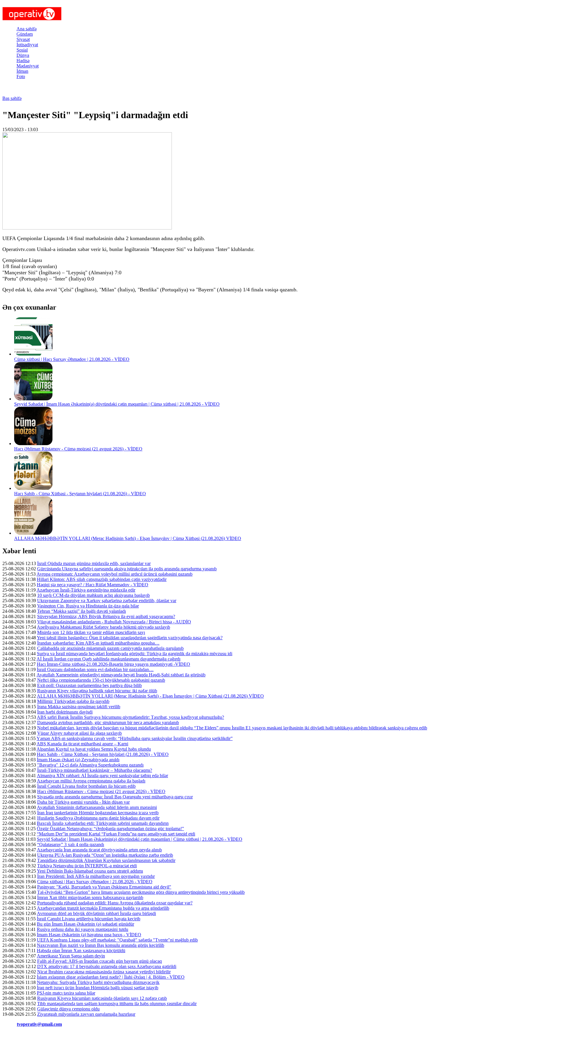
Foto (21, 76)
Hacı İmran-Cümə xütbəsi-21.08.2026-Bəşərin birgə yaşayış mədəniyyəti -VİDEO (113, 664)
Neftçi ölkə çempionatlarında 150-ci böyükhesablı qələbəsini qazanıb (101, 680)
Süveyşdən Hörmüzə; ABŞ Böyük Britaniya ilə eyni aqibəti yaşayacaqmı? (106, 616)
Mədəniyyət (28, 65)
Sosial (22, 49)
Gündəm (25, 34)
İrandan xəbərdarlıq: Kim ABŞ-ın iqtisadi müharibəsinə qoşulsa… (98, 642)
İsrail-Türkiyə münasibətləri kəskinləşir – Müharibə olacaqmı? (94, 770)
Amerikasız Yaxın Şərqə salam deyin (71, 955)
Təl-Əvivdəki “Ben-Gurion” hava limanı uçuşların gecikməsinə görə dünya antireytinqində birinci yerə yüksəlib (141, 892)
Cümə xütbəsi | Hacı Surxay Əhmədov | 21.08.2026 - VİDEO (71, 359)
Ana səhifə (27, 28)
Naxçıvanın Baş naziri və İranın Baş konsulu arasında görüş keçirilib (100, 945)
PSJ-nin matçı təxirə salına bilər (66, 992)
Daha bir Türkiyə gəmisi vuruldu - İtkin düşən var (83, 802)
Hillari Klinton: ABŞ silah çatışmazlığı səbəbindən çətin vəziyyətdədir (102, 579)
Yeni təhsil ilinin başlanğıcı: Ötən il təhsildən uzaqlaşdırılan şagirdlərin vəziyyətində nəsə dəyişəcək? (130, 637)
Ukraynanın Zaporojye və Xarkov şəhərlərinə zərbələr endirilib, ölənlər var (106, 600)
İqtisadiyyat (27, 44)
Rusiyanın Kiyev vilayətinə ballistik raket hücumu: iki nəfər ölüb (97, 690)
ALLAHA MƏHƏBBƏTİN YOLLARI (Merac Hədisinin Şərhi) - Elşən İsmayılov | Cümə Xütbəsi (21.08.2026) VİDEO (127, 538)
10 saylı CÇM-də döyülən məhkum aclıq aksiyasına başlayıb (93, 595)
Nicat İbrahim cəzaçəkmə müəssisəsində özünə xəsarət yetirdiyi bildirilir (104, 971)
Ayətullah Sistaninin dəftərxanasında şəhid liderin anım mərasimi (97, 807)
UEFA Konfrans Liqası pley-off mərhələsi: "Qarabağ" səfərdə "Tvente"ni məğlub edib (117, 939)
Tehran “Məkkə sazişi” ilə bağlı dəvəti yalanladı (81, 611)
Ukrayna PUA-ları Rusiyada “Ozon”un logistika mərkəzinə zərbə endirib (105, 855)
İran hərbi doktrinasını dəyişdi (65, 711)
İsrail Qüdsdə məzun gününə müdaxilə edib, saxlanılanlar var (94, 563)
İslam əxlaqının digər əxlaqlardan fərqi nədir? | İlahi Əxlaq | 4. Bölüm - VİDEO (111, 977)
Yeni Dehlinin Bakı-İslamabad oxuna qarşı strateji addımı (90, 870)
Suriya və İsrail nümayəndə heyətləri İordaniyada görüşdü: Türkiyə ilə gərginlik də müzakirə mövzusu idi (134, 653)
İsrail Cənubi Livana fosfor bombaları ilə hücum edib (86, 786)
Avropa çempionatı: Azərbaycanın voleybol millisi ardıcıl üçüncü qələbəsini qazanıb (114, 574)
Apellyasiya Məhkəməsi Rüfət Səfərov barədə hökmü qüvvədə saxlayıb (103, 627)
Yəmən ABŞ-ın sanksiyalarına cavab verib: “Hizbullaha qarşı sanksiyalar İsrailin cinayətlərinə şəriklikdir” (135, 738)
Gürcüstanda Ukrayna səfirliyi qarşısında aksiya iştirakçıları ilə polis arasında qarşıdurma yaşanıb (127, 568)
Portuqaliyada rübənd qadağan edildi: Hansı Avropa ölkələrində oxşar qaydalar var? (114, 902)
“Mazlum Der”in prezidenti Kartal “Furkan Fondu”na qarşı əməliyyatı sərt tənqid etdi (116, 833)
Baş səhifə (12, 98)
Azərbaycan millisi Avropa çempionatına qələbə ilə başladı (91, 780)
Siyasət (23, 39)
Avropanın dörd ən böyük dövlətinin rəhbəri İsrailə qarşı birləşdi (96, 913)
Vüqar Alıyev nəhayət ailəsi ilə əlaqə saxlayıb (79, 733)
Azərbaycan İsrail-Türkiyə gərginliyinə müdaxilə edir (86, 589)
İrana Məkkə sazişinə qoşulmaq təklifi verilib (78, 706)
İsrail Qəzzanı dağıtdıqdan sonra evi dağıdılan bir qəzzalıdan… (95, 669)
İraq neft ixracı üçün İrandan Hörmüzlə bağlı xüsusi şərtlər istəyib (97, 987)
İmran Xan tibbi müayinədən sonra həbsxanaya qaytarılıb (90, 897)
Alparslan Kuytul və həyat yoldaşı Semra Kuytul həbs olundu (94, 749)
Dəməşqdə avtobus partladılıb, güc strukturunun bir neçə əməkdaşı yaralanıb (108, 722)
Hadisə (23, 60)
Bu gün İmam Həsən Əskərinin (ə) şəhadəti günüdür (85, 924)
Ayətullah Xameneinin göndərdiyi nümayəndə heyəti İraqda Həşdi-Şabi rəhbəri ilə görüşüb (121, 674)
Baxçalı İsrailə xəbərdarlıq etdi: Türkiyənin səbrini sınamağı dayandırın (103, 823)
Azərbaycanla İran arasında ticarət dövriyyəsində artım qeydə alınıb (99, 849)
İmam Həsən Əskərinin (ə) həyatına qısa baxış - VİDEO (89, 934)
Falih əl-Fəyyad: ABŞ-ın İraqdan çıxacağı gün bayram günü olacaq (99, 961)
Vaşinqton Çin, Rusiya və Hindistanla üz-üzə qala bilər (88, 605)
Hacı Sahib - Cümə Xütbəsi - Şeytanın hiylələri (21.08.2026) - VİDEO (80, 493)
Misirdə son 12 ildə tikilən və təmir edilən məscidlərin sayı (91, 632)
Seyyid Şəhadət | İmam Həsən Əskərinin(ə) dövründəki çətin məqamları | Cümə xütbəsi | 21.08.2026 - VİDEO (117, 404)
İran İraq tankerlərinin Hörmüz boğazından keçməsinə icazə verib (98, 812)
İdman (22, 71)
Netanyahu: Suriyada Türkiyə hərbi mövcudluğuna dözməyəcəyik (98, 982)
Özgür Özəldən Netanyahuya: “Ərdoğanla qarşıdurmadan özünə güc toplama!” (110, 828)
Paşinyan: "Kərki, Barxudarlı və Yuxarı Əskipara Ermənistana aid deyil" (104, 886)
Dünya (23, 55)
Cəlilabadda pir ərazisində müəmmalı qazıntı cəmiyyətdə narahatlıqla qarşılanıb (110, 648)
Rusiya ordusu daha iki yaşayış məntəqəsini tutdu (82, 929)
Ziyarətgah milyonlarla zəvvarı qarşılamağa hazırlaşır (86, 1014)
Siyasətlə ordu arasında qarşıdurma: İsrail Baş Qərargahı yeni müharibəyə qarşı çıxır (115, 796)
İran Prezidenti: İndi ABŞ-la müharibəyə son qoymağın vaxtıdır (96, 876)
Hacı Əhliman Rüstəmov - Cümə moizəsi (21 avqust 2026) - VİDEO (78, 448)
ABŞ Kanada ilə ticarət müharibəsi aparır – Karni (82, 743)
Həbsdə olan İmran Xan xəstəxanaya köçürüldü (81, 950)
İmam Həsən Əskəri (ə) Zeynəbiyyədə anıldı (78, 759)
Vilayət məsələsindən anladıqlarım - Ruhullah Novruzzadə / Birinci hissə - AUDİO (114, 621)
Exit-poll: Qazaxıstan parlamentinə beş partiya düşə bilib (89, 685)
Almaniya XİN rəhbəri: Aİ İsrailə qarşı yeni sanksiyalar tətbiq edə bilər (102, 775)
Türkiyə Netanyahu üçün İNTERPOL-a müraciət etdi (87, 865)
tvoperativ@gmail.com (39, 1024)
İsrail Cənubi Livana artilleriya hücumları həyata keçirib (88, 918)
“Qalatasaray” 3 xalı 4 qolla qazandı (70, 844)
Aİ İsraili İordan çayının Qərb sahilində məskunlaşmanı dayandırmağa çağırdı (108, 658)
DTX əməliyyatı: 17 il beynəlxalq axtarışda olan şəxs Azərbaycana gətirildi (106, 966)
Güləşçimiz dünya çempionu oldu (68, 1008)
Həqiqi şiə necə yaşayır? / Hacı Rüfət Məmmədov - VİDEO (92, 584)
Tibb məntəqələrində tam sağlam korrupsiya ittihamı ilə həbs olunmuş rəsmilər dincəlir (117, 1003)
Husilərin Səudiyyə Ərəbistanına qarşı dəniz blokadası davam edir (98, 817)
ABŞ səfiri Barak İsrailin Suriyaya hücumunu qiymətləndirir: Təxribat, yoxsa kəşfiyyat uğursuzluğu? (130, 717)
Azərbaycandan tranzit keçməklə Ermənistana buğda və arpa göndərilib (103, 908)
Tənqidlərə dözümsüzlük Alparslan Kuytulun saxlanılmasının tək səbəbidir (106, 860)
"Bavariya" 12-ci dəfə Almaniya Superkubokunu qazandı (90, 764)
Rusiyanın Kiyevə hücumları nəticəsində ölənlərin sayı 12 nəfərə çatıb (102, 998)
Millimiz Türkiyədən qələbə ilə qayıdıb (73, 701)
